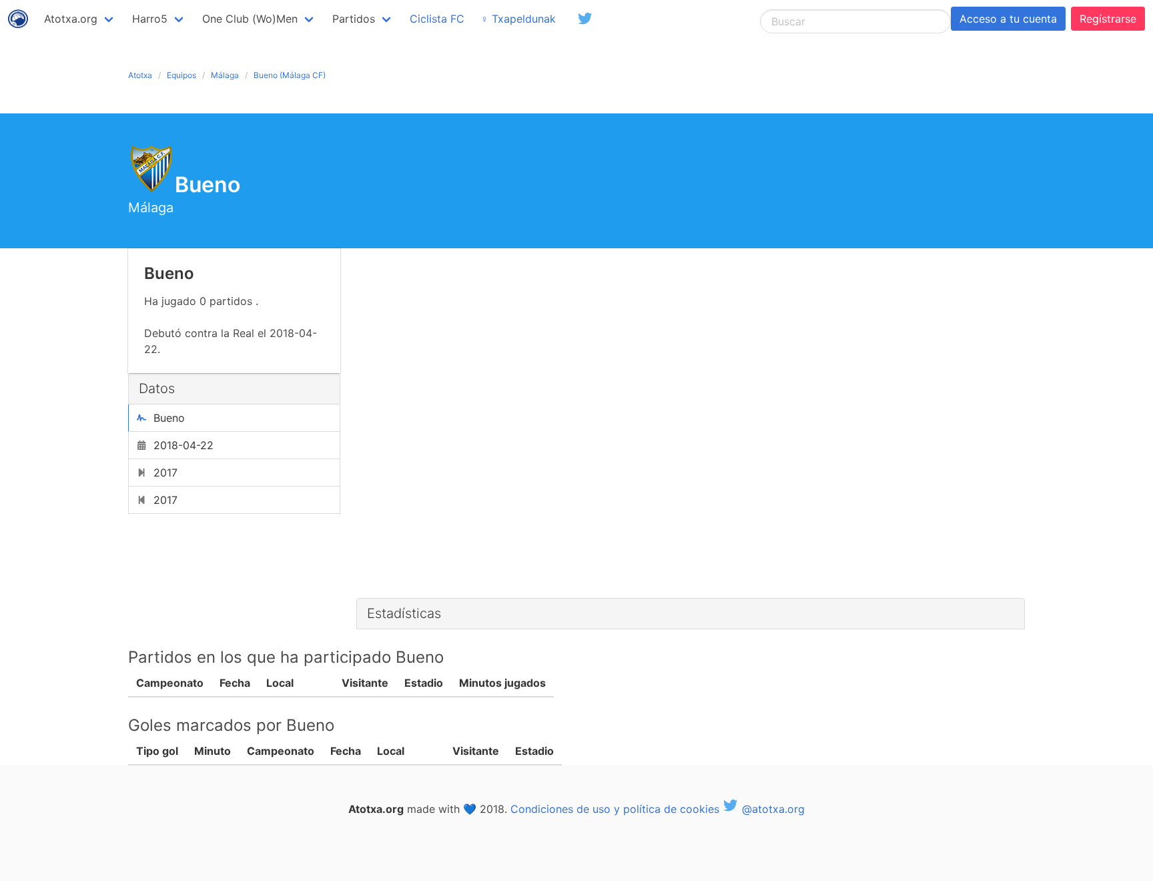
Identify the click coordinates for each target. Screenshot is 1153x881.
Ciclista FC (437, 18)
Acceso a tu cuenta (1008, 18)
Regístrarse (1108, 18)
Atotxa (140, 75)
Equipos (181, 75)
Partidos (353, 18)
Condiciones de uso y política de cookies (614, 809)
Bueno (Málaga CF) (290, 75)
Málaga (225, 75)
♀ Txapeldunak (518, 18)
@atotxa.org (772, 809)
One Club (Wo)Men (250, 18)
